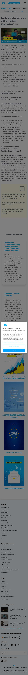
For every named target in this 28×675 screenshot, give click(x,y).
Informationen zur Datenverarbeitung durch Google (13, 342)
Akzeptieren (14, 350)
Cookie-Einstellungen (14, 346)
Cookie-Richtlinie (18, 340)
